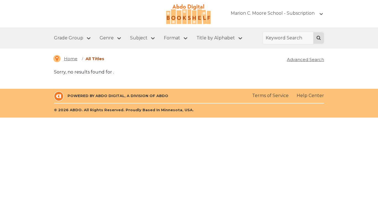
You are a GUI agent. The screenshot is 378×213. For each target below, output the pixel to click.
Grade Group (68, 37)
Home (70, 58)
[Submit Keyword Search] (319, 38)
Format (172, 37)
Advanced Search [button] (305, 59)
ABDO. (76, 110)
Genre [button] (107, 37)
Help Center (310, 95)
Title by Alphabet (215, 37)
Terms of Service (270, 95)
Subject (138, 37)
